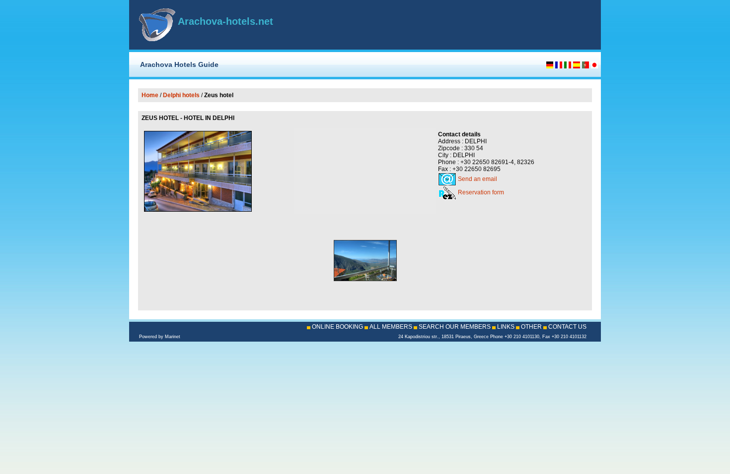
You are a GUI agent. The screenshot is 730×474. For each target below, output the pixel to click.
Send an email (477, 179)
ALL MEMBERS (390, 326)
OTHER (531, 326)
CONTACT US (567, 326)
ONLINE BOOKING (337, 326)
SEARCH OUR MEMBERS (455, 326)
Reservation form (481, 192)
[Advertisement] (475, 25)
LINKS (505, 326)
